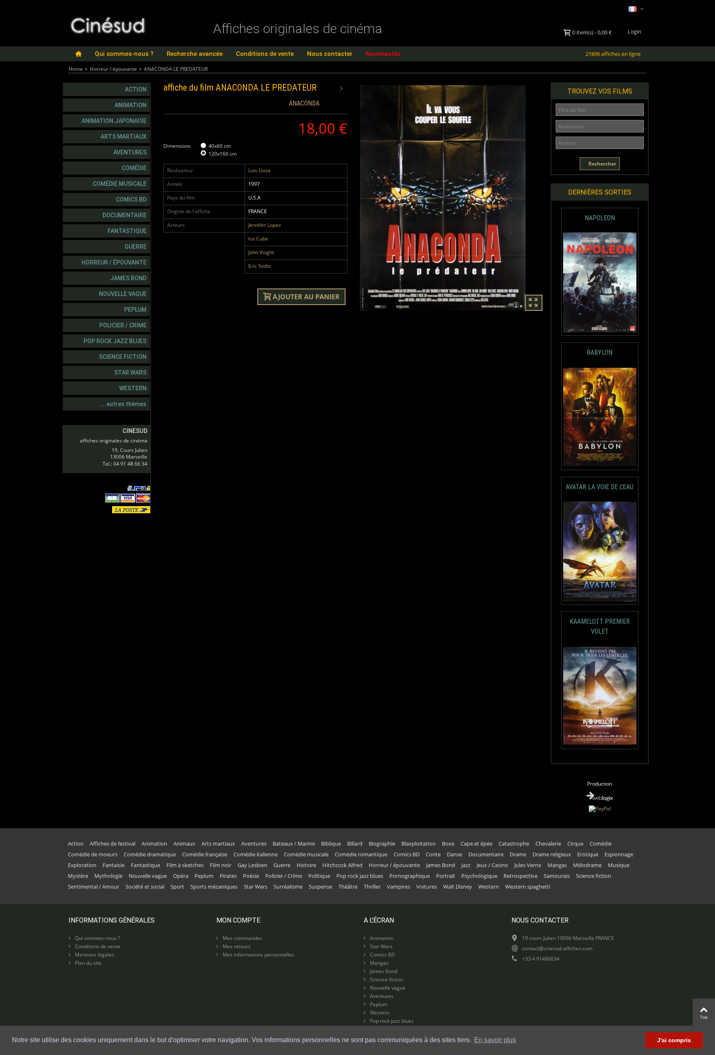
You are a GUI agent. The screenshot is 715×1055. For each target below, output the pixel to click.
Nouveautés (383, 54)
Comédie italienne (255, 854)
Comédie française (204, 854)
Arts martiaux (123, 136)
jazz (465, 865)
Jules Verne (527, 865)
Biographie (382, 843)
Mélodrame (587, 865)
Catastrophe (514, 843)
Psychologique (479, 876)
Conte (433, 854)
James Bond (128, 278)
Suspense (320, 886)
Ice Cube (258, 238)
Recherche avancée (195, 54)
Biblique (331, 843)
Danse (454, 854)
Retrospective (520, 876)
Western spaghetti (527, 886)
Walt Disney (457, 886)
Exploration (82, 865)
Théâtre (348, 886)
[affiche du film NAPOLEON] (599, 282)
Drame (518, 854)
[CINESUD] (107, 24)
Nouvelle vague (122, 294)
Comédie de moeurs (93, 854)
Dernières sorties (599, 192)
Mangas (557, 865)
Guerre (135, 246)
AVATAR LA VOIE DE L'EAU (599, 487)
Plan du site (87, 962)
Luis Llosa (259, 170)
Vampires (398, 886)
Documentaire (124, 215)
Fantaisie (114, 865)
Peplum (135, 309)
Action (135, 89)
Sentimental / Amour (93, 886)
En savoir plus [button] (495, 1039)
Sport (177, 886)
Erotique (587, 854)
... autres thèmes (123, 404)
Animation (130, 105)
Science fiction (122, 356)
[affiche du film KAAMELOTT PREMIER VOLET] (599, 696)
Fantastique (127, 231)
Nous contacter (330, 54)
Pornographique (409, 876)
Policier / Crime (122, 325)
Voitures (426, 886)
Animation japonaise (114, 121)
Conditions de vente (265, 54)
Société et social (144, 886)
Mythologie (108, 876)
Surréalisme (288, 886)
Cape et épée (476, 843)
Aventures (129, 152)
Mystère (78, 876)
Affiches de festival (112, 843)
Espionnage (619, 854)
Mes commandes (241, 938)
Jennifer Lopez (264, 224)
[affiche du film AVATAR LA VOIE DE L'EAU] (599, 551)
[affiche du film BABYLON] (599, 417)
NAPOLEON (600, 218)
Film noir (220, 865)
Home (76, 68)
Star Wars (130, 372)
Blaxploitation (418, 843)
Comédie (134, 168)
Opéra (180, 876)
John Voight (261, 252)
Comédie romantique (361, 854)
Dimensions (177, 145)
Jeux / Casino (492, 865)
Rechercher (601, 163)
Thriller (372, 886)
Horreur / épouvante (113, 68)
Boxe (448, 843)
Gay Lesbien (252, 865)
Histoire (306, 865)
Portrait (445, 876)
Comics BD (131, 199)
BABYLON (599, 352)
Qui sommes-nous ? (124, 54)
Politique (319, 876)
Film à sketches (185, 865)
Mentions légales (94, 954)
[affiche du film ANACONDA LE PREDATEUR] (452, 197)
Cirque (575, 843)
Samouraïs (557, 876)
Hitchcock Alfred (342, 865)
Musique (618, 865)
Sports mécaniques (214, 886)
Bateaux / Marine (294, 843)
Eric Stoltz (259, 265)
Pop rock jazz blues (115, 341)
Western (132, 388)
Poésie (251, 876)
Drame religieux (552, 854)
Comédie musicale (119, 183)
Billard (354, 843)
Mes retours (236, 946)
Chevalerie (548, 843)
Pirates (228, 876)
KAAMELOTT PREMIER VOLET (600, 626)
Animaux (184, 843)
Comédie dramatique (150, 854)
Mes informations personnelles (257, 954)
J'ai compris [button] (674, 1040)
